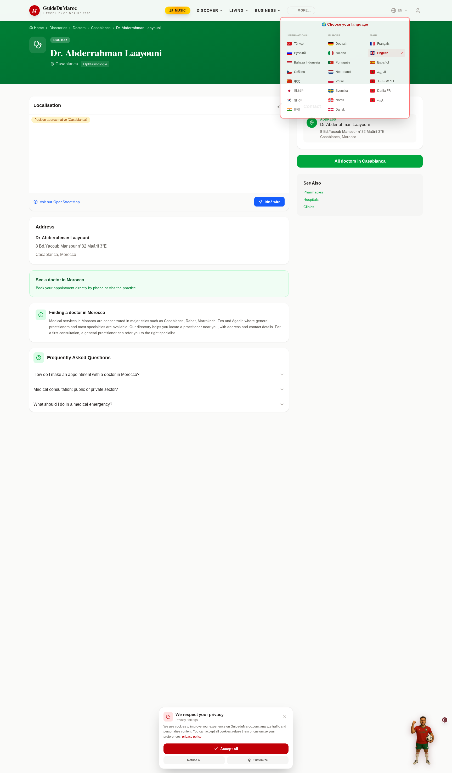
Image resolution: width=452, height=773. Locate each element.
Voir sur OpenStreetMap (60, 202)
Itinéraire (272, 202)
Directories (58, 28)
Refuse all (194, 760)
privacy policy (191, 736)
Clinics (308, 207)
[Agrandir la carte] (280, 105)
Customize (260, 760)
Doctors (79, 28)
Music (180, 10)
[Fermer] (285, 717)
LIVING (236, 10)
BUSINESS (265, 10)
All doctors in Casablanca (360, 161)
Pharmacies (313, 192)
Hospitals (311, 199)
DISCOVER (207, 10)
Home (39, 28)
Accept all (229, 749)
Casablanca (101, 28)
